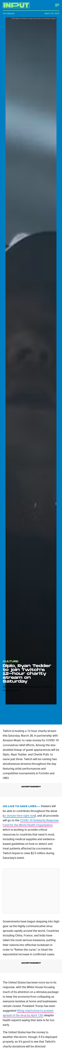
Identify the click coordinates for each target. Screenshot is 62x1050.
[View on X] (31, 891)
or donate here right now (19, 815)
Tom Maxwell (9, 13)
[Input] (16, 5)
